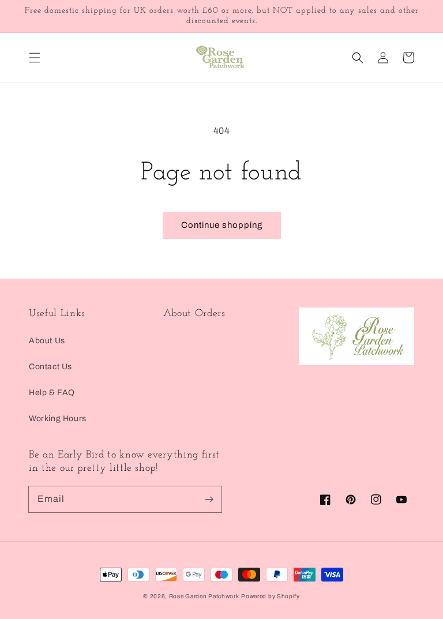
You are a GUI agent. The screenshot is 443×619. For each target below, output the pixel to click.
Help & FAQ (52, 392)
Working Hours (58, 418)
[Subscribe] (209, 499)
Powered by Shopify (270, 596)
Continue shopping (221, 225)
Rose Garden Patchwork (204, 596)
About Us (47, 340)
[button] (34, 57)
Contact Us (50, 366)
